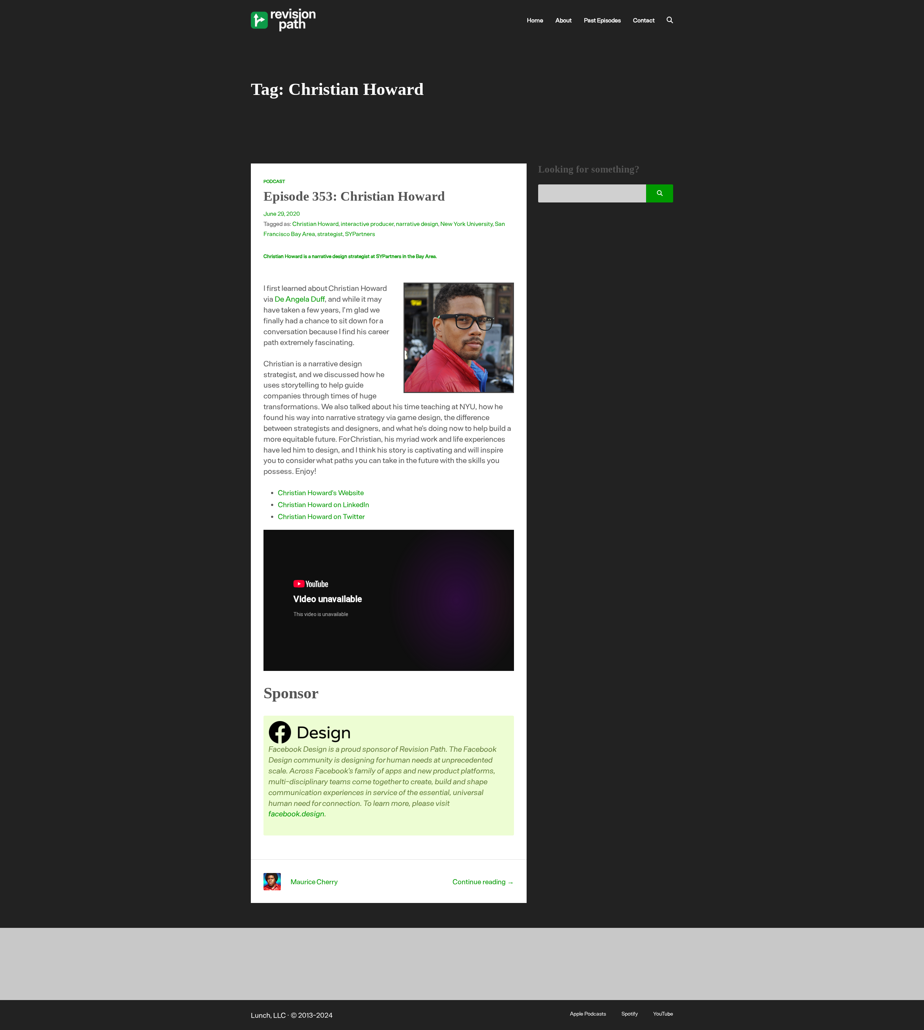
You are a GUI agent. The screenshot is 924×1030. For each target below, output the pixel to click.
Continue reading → (483, 881)
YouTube (663, 1013)
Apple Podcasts (588, 1013)
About (563, 19)
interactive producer (367, 223)
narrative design (417, 223)
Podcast (274, 181)
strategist (330, 233)
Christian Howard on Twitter (321, 516)
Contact (644, 19)
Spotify (630, 1013)
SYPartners (360, 233)
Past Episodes (602, 19)
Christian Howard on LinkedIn (323, 504)
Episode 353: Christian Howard (354, 196)
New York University (466, 223)
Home (535, 19)
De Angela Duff (300, 298)
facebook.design (297, 813)
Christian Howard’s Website (321, 492)
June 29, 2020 (281, 213)
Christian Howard (315, 223)
